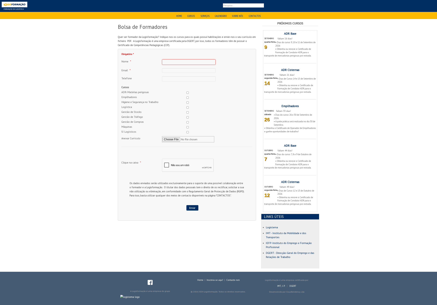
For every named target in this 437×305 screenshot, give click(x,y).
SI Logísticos (128, 131)
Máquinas (126, 126)
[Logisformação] (14, 5)
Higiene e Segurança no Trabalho (139, 102)
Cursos (125, 87)
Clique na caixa (129, 162)
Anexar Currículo (130, 138)
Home (200, 279)
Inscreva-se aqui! (215, 279)
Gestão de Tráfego (132, 116)
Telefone (126, 78)
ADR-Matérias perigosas (135, 92)
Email (124, 70)
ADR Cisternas (290, 70)
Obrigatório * (127, 54)
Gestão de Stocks (131, 112)
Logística (126, 107)
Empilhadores (129, 97)
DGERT (293, 285)
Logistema (272, 227)
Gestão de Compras (132, 121)
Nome (124, 61)
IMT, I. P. (281, 285)
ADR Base (290, 33)
